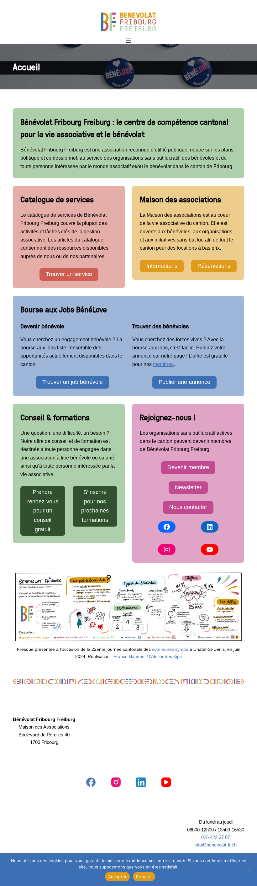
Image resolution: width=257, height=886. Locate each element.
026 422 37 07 (215, 837)
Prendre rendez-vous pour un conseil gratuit (42, 511)
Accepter (117, 876)
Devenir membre (188, 467)
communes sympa (170, 649)
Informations (161, 266)
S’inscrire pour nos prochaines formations (95, 506)
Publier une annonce (184, 382)
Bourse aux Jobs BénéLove (63, 309)
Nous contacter (188, 507)
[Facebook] (167, 527)
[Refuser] (249, 869)
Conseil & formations (55, 417)
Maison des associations (180, 199)
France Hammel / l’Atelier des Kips (147, 656)
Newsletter (188, 487)
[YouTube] (209, 549)
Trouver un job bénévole (72, 382)
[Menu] (128, 41)
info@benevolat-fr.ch (216, 844)
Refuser (144, 876)
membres (163, 364)
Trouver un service (69, 274)
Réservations (213, 266)
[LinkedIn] (209, 527)
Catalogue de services (57, 199)
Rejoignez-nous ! (168, 417)
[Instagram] (167, 549)
